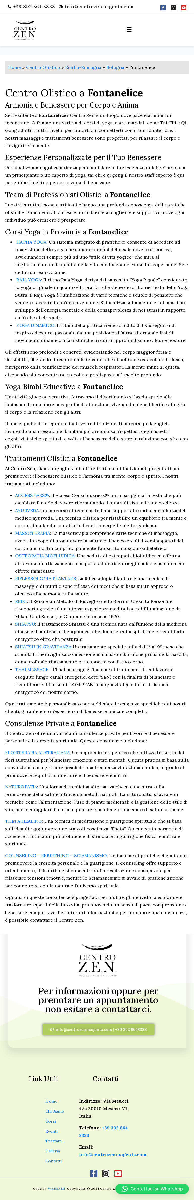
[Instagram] (173, 7)
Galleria (52, 1150)
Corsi (50, 1121)
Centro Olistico (43, 67)
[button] (152, 1189)
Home (14, 67)
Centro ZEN (110, 1188)
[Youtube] (183, 7)
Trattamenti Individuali (55, 1140)
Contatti (53, 1160)
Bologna (115, 67)
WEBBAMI (57, 1188)
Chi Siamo (54, 1111)
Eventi (51, 1131)
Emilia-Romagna (83, 67)
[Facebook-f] (163, 7)
